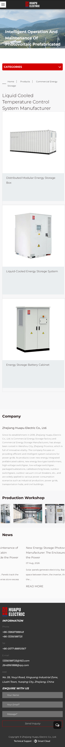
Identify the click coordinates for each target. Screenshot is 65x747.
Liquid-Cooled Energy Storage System (32, 271)
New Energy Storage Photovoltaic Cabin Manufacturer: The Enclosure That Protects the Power (32, 552)
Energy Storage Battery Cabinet (27, 364)
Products (25, 81)
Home (11, 81)
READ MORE (11, 586)
